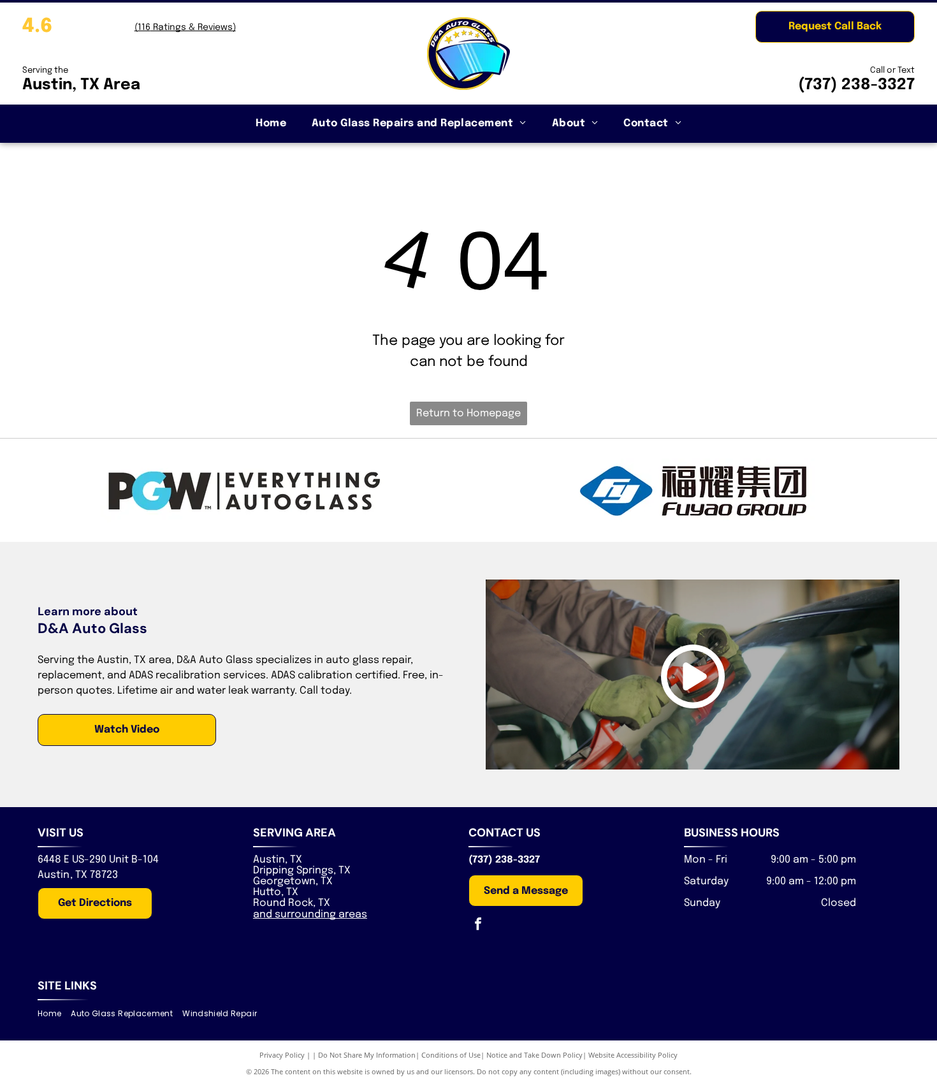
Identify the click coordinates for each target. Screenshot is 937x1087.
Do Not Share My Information (367, 1055)
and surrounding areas (310, 914)
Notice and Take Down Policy (534, 1055)
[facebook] (478, 925)
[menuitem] (271, 124)
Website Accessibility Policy (633, 1055)
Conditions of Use (451, 1055)
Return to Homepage (468, 413)
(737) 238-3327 (856, 85)
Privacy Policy (282, 1055)
